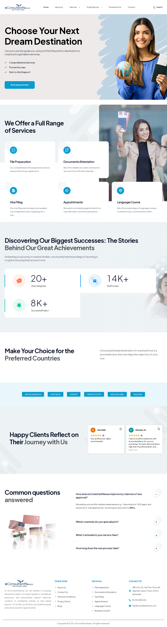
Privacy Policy (63, 601)
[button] (33, 394)
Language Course (128, 202)
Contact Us (62, 592)
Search (159, 7)
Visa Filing (16, 202)
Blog (59, 606)
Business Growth (102, 610)
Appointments (73, 202)
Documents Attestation (78, 161)
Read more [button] (133, 450)
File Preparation (20, 161)
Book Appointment (20, 84)
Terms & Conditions (66, 596)
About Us (61, 587)
